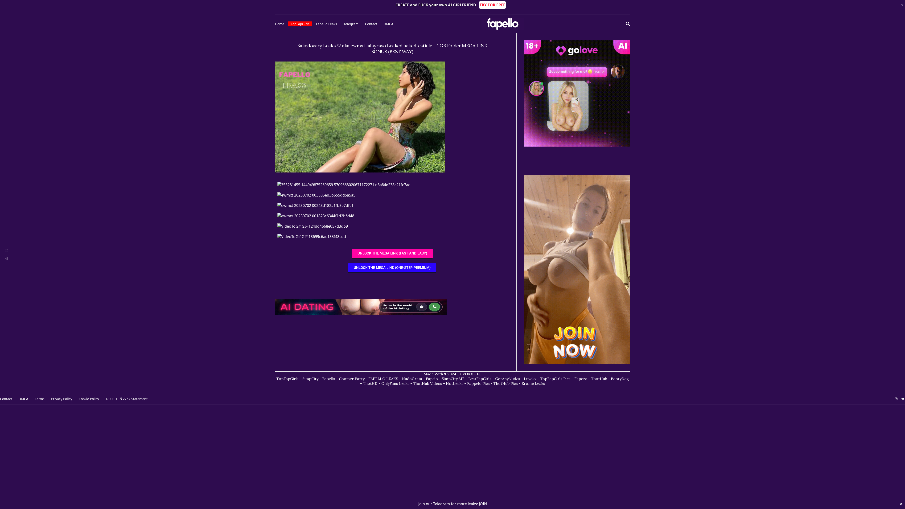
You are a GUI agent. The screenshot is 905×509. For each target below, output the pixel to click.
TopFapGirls (300, 24)
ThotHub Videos (427, 383)
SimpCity (310, 378)
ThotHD (370, 383)
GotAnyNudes (507, 378)
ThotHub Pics (506, 383)
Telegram (351, 24)
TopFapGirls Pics (555, 378)
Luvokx (530, 378)
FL (479, 374)
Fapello (328, 378)
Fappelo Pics (478, 383)
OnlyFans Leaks (395, 383)
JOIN (483, 503)
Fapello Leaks (326, 24)
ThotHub (599, 378)
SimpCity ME (453, 378)
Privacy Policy (61, 399)
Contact (371, 24)
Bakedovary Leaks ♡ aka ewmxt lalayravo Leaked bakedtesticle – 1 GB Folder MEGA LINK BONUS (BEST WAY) (392, 48)
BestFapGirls (479, 378)
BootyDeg (620, 378)
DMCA (388, 24)
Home (279, 24)
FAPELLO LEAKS (383, 378)
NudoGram (412, 378)
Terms (40, 399)
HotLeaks (454, 383)
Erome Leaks (533, 383)
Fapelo (432, 378)
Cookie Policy (89, 399)
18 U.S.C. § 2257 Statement (127, 399)
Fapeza (580, 378)
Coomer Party (352, 378)
